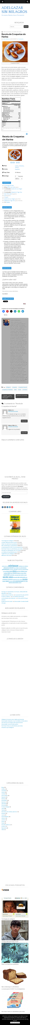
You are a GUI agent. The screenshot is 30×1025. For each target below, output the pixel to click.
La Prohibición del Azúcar (18, 596)
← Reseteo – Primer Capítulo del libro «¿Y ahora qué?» (7, 397)
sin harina (25, 389)
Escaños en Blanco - (6, 596)
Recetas (19, 31)
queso (21, 579)
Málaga (18, 573)
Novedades (4, 800)
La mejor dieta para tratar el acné (9, 542)
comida (4, 571)
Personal (4, 805)
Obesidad (4, 803)
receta (19, 389)
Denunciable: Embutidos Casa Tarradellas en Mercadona (15, 721)
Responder (24, 421)
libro (12, 573)
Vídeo (3, 829)
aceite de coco (5, 566)
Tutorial (3, 810)
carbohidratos (5, 569)
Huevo (6, 197)
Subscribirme (6, 496)
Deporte (3, 797)
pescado (15, 577)
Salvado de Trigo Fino (16, 192)
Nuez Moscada (8, 194)
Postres (3, 826)
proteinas (5, 579)
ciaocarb (16, 569)
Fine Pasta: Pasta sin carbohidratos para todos (12, 549)
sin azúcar (11, 581)
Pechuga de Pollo (9, 185)
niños (25, 573)
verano (19, 582)
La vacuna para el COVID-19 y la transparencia (12, 547)
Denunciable (4, 795)
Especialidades (7, 31)
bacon (15, 567)
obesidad (16, 575)
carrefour (11, 569)
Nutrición (4, 802)
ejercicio (19, 571)
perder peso (8, 577)
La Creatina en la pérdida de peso (9, 552)
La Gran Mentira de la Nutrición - (9, 598)
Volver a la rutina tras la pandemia (9, 544)
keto (9, 573)
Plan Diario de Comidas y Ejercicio (9, 811)
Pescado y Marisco (6, 824)
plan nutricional (21, 577)
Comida (3, 794)
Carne (3, 815)
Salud (3, 808)
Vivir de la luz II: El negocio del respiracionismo (12, 722)
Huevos (17, 167)
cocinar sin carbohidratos (23, 569)
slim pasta (26, 581)
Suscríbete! (5, 294)
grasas (25, 571)
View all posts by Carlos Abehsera (18, 379)
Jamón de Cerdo (11, 187)
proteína (9, 579)
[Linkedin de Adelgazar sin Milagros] (7, 507)
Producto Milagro (5, 807)
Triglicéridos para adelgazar (8, 553)
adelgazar (8, 387)
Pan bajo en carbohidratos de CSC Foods (11, 550)
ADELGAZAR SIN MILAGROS (14, 10)
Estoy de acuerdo (15, 1022)
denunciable (9, 571)
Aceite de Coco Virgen (16, 189)
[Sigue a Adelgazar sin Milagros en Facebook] (3, 507)
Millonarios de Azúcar (6, 555)
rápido (3, 581)
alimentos (6, 567)
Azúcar (3, 792)
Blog (3, 787)
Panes (3, 821)
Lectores (14, 31)
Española (17, 169)
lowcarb (15, 573)
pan (19, 575)
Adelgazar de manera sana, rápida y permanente (13, 719)
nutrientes (12, 575)
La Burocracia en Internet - (8, 595)
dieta (15, 389)
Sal (5, 195)
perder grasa (24, 575)
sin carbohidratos (18, 581)
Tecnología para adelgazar (8, 540)
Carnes (16, 166)
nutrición (6, 575)
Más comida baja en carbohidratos (9, 545)
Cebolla (8, 202)
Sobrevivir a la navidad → (21, 396)
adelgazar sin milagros (23, 566)
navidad (21, 573)
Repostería (4, 828)
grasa (22, 571)
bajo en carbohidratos (21, 567)
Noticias (3, 798)
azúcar (11, 568)
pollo (26, 577)
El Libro (9, 593)
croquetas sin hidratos (7, 389)
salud (7, 581)
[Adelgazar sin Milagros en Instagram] (5, 507)
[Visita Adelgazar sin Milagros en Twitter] (10, 507)
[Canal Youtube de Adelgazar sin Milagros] (12, 507)
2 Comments (20, 39)
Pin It (24, 304)
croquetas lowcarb (22, 387)
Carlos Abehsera (6, 39)
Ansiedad (4, 790)
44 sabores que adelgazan (8, 727)
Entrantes (21, 166)
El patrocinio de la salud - (7, 601)
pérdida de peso (16, 579)
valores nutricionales (13, 582)
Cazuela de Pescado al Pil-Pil (21, 595)
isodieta (5, 573)
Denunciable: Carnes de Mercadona (10, 724)
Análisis (3, 789)
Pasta (3, 823)
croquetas (14, 387)
